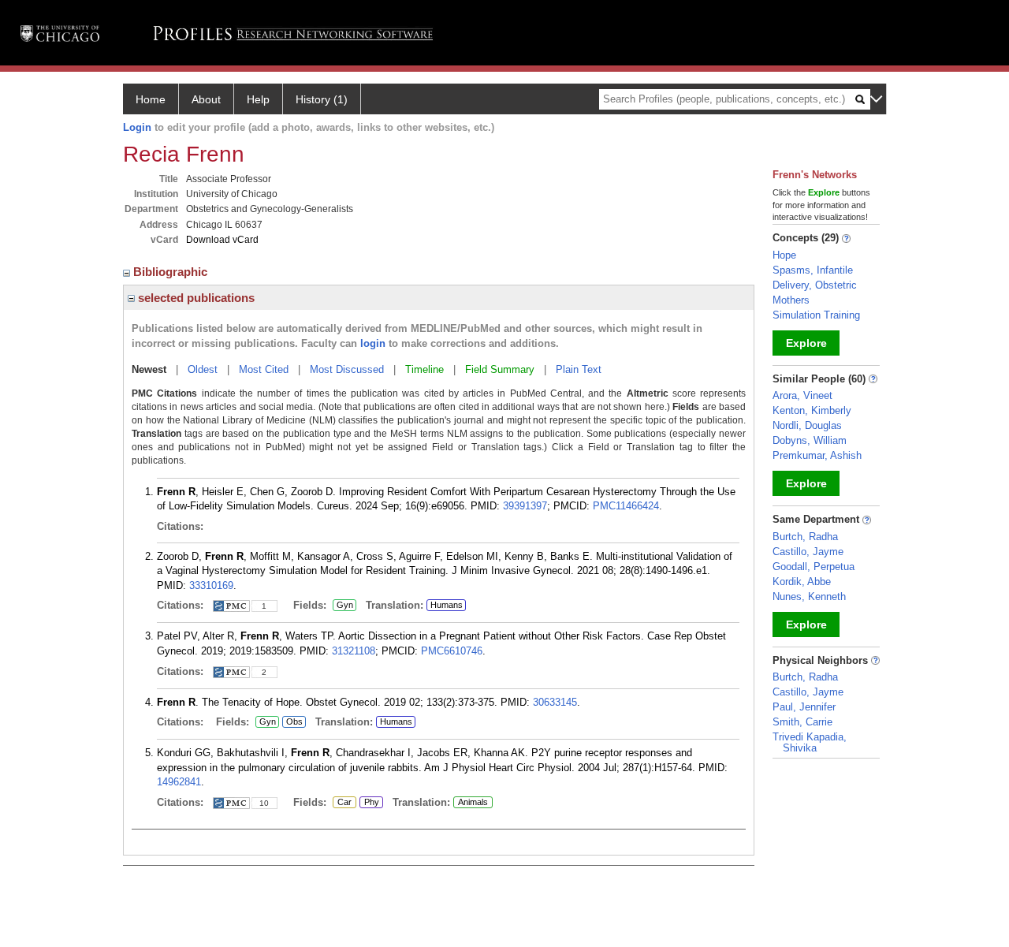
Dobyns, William (810, 440)
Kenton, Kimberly (812, 410)
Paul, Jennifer (804, 707)
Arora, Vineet (802, 395)
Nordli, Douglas (807, 425)
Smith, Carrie (802, 722)
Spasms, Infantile (813, 270)
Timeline (424, 369)
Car (342, 802)
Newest (149, 369)
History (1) (322, 99)
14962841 (179, 782)
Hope (784, 255)
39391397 (525, 506)
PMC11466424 (626, 506)
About (206, 99)
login (372, 343)
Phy (369, 802)
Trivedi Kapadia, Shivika (810, 742)
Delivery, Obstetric (815, 285)
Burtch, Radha (805, 536)
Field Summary (499, 369)
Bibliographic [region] (171, 271)
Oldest (203, 369)
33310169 (211, 585)
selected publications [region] (195, 297)
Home (151, 99)
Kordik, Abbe (802, 581)
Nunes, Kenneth (809, 596)
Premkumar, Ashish (817, 455)
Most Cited (264, 369)
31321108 (353, 651)
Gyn (343, 605)
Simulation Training (816, 315)
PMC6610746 (451, 651)
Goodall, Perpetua (813, 566)
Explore (806, 343)
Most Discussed (347, 369)
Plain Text (578, 369)
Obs (292, 722)
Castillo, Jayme (808, 551)
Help (258, 99)
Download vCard (222, 239)
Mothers (791, 300)
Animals (473, 802)
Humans (446, 605)
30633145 (555, 702)
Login (137, 127)
